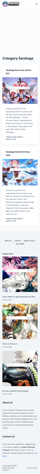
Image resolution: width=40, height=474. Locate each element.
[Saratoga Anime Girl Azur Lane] (20, 172)
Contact (17, 241)
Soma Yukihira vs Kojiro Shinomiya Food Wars (18, 297)
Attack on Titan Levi (9, 344)
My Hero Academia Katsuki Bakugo (15, 391)
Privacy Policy (29, 241)
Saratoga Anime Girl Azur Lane (18, 153)
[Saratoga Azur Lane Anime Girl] (20, 90)
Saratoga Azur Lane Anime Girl (18, 72)
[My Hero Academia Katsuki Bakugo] (20, 368)
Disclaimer (20, 244)
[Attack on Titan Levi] (20, 321)
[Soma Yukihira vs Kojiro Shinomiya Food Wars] (20, 274)
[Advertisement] (20, 29)
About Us (8, 241)
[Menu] (37, 4)
